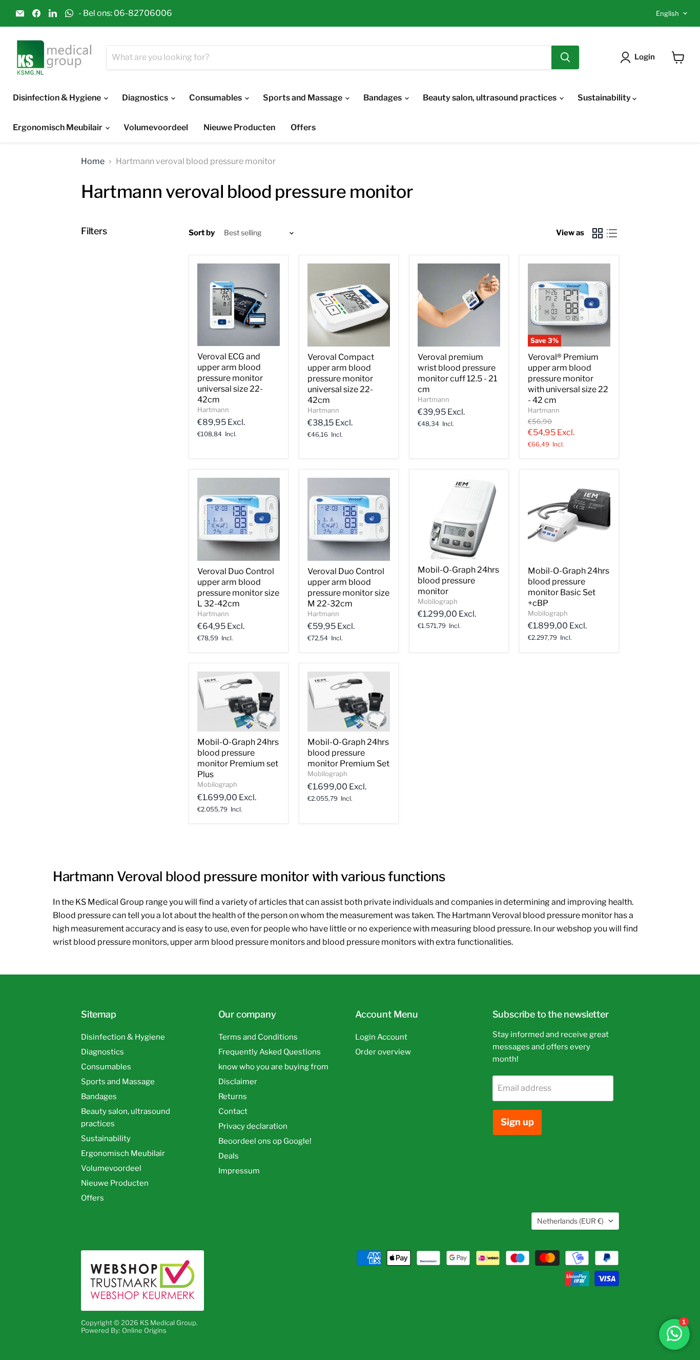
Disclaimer (237, 1081)
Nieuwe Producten (239, 127)
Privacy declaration (252, 1126)
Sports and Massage (303, 98)
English (667, 13)
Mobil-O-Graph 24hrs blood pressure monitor (458, 580)
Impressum (239, 1170)
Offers (303, 127)
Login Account (381, 1037)
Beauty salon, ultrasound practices (490, 98)
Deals (228, 1156)
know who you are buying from (273, 1066)
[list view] (612, 233)
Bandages (383, 98)
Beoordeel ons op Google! (265, 1141)
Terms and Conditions (258, 1037)
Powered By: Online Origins (124, 1330)
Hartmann (213, 409)
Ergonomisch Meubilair (58, 127)
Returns (232, 1096)
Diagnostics (146, 98)
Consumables (216, 98)
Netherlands (570, 1220)
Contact (233, 1111)
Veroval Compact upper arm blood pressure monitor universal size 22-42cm (340, 378)
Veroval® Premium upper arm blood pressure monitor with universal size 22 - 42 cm (568, 378)
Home (93, 161)
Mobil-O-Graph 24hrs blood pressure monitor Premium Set (348, 752)
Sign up (517, 1122)
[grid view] (597, 233)
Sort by (202, 233)
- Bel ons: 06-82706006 (125, 13)
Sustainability (605, 98)
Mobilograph (438, 601)
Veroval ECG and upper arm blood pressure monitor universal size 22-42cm (230, 378)
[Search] (565, 57)
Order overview (383, 1052)
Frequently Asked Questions (269, 1052)
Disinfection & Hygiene (57, 98)
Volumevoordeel (155, 127)
